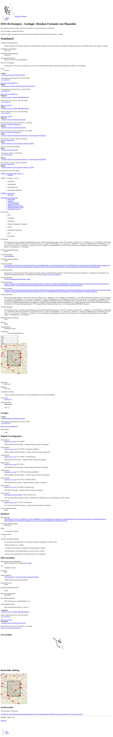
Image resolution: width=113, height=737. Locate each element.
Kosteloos (10, 201)
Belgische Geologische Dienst (9, 150)
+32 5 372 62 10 (5, 102)
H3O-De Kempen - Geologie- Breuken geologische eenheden (21, 577)
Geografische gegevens (14, 209)
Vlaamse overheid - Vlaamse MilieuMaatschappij (15, 97)
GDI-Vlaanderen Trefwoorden (9, 198)
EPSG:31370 (8, 399)
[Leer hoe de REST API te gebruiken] (4, 734)
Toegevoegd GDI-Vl (13, 204)
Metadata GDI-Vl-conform (15, 206)
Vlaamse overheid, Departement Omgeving (13, 119)
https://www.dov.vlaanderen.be (9, 83)
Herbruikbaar (11, 199)
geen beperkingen (9, 256)
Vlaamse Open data (13, 202)
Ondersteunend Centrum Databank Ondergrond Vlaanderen (18, 86)
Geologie (10, 175)
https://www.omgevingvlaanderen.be (11, 124)
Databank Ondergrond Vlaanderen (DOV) (13, 75)
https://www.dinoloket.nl (7, 140)
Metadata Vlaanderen (21, 16)
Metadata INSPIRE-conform (16, 207)
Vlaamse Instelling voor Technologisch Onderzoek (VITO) (17, 143)
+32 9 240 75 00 (5, 79)
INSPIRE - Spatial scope (8, 193)
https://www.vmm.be (6, 105)
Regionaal (10, 195)
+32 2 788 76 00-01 (6, 154)
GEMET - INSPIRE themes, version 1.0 (12, 173)
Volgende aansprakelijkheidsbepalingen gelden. (17, 279)
